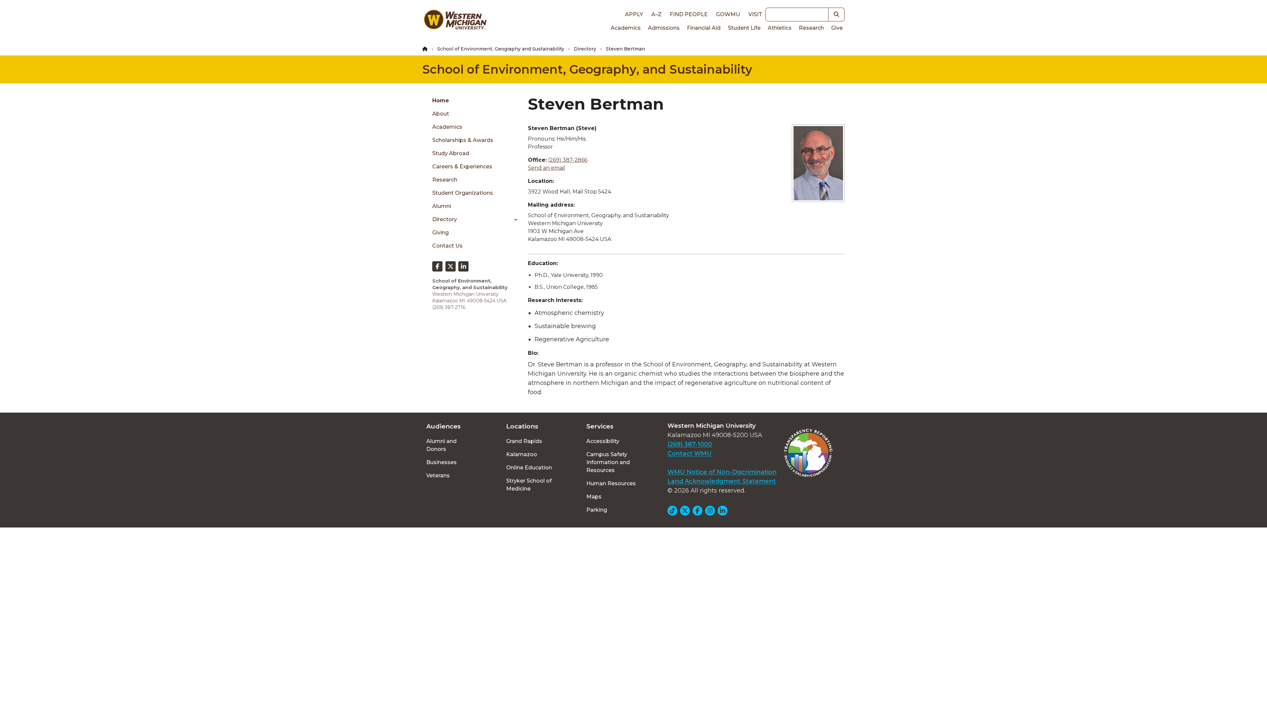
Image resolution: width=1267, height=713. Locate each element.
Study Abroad (450, 153)
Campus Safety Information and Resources (608, 462)
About (440, 114)
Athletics (780, 28)
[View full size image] (818, 163)
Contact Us (447, 246)
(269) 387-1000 (689, 444)
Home (440, 100)
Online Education (529, 467)
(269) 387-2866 (567, 160)
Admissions (664, 28)
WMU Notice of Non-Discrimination (722, 472)
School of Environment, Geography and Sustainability (500, 49)
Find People (689, 14)
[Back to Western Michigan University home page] (455, 21)
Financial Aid (704, 28)
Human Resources (611, 483)
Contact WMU (689, 453)
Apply (634, 14)
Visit (755, 14)
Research (811, 28)
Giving (440, 232)
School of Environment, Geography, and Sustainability (587, 69)
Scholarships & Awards (462, 140)
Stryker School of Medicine (529, 485)
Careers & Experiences (462, 166)
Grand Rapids (524, 441)
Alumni (441, 206)
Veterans (438, 475)
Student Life (744, 28)
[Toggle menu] (513, 219)
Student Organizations (462, 193)
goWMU (728, 14)
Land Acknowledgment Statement (721, 481)
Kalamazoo (521, 454)
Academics (626, 28)
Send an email (546, 168)
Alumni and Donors (441, 445)
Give (837, 28)
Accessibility (602, 441)
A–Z (656, 14)
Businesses (441, 462)
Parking (596, 510)
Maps (593, 496)
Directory (585, 49)
